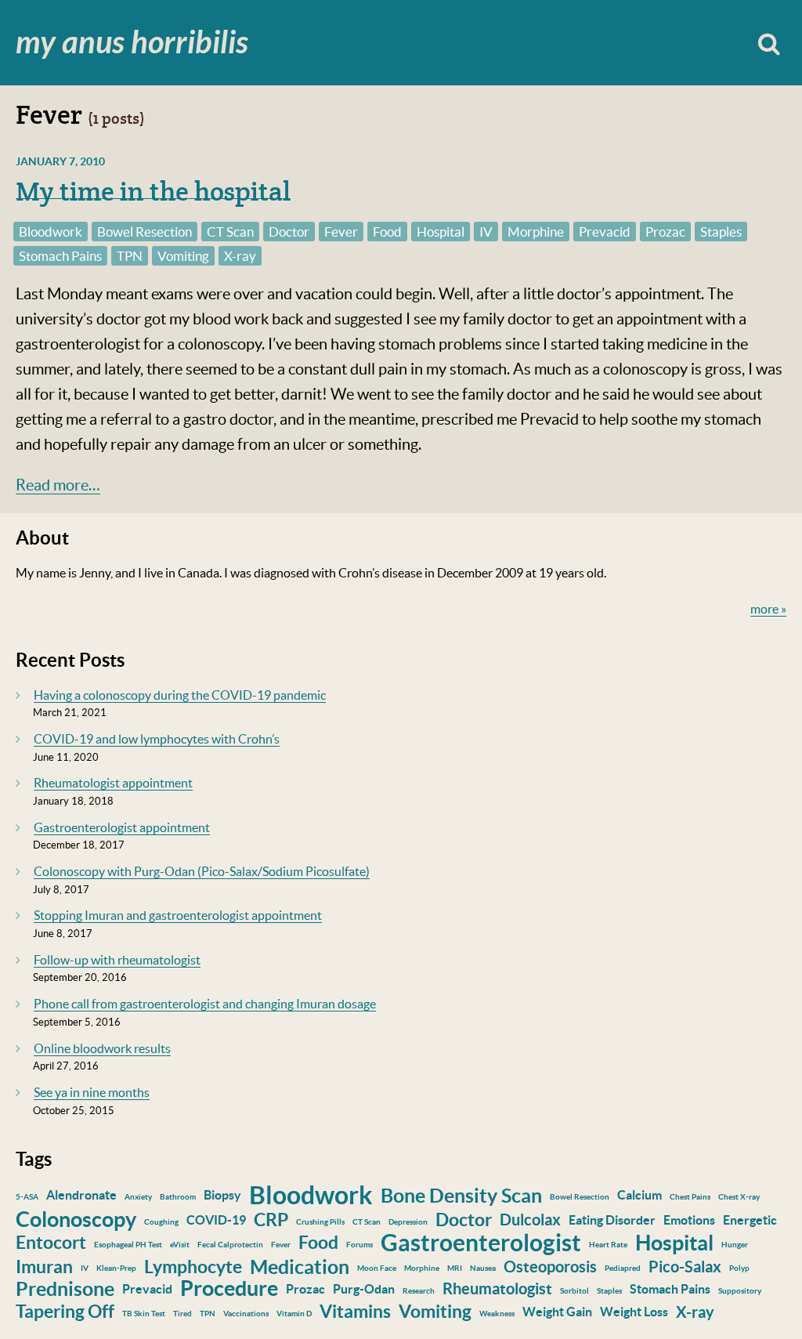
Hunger (734, 1244)
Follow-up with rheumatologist (117, 960)
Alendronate (81, 1195)
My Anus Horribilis (132, 43)
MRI (454, 1268)
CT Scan (230, 231)
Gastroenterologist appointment (122, 827)
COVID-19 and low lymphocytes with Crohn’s (157, 739)
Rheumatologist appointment (113, 783)
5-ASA (27, 1196)
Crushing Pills (320, 1222)
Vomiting (183, 255)
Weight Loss (634, 1312)
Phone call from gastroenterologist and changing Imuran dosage (205, 1004)
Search (768, 42)
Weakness (497, 1313)
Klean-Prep (116, 1268)
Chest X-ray (739, 1196)
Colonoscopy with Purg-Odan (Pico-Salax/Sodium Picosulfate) (202, 871)
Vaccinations (246, 1313)
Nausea (483, 1268)
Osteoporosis (550, 1267)
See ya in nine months (92, 1092)
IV (486, 231)
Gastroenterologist (481, 1242)
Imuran (44, 1266)
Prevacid (604, 231)
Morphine (536, 231)
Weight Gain (557, 1312)
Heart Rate (608, 1244)
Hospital (440, 231)
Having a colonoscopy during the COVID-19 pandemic (180, 695)
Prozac (665, 231)
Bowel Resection (144, 231)
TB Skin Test (143, 1313)
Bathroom (178, 1196)
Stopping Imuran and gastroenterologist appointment (178, 915)
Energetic (750, 1220)
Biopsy (222, 1195)
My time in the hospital (153, 191)
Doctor (289, 231)
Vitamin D (294, 1313)
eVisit (180, 1244)
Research (419, 1291)
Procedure (229, 1288)
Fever (341, 231)
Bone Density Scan (461, 1196)
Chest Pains (690, 1196)
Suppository (739, 1291)
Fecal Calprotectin (230, 1244)
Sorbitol (574, 1291)
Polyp (739, 1268)
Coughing (161, 1222)
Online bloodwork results (102, 1048)
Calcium (639, 1195)
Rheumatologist (497, 1288)
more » (768, 609)
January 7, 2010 (60, 161)
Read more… (58, 485)
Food (387, 231)
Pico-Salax (684, 1267)
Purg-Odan (364, 1289)
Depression (408, 1222)
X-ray (240, 255)
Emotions (689, 1220)
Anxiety (138, 1196)
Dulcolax (530, 1220)
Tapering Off (65, 1311)
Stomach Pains (60, 255)
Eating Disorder (612, 1220)
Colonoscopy (76, 1219)
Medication (299, 1267)
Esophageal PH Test (128, 1244)
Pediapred (623, 1268)
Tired (182, 1313)
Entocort (51, 1242)
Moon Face (376, 1268)
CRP (271, 1219)
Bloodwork (50, 231)
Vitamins (355, 1311)
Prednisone (65, 1289)
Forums (359, 1244)
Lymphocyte (193, 1266)
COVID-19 (216, 1220)
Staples (721, 231)
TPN (130, 255)
